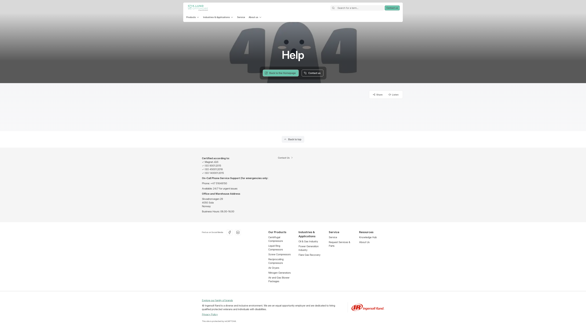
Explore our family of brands (217, 300)
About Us (364, 242)
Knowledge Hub (368, 237)
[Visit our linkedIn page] (238, 232)
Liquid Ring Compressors (275, 247)
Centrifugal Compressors (275, 239)
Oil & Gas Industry (308, 241)
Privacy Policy (210, 314)
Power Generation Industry (308, 248)
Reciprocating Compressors (276, 261)
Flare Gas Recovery (309, 254)
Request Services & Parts (339, 244)
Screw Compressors (279, 254)
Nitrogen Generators (279, 272)
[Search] (333, 8)
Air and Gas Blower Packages (278, 279)
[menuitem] (192, 17)
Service (333, 237)
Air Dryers (273, 267)
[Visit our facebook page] (230, 232)
